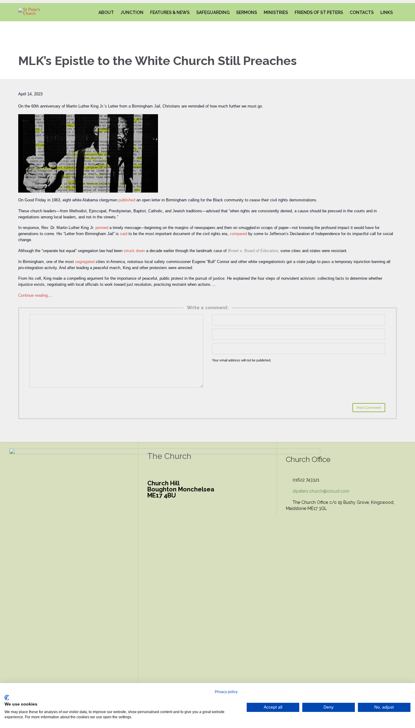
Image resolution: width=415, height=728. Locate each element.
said (123, 233)
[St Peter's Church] (34, 11)
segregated (84, 261)
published (126, 200)
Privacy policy (226, 692)
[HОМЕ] (89, 13)
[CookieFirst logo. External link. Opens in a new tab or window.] (7, 697)
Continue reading (33, 295)
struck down (134, 250)
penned (101, 227)
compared (238, 233)
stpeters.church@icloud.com (317, 491)
